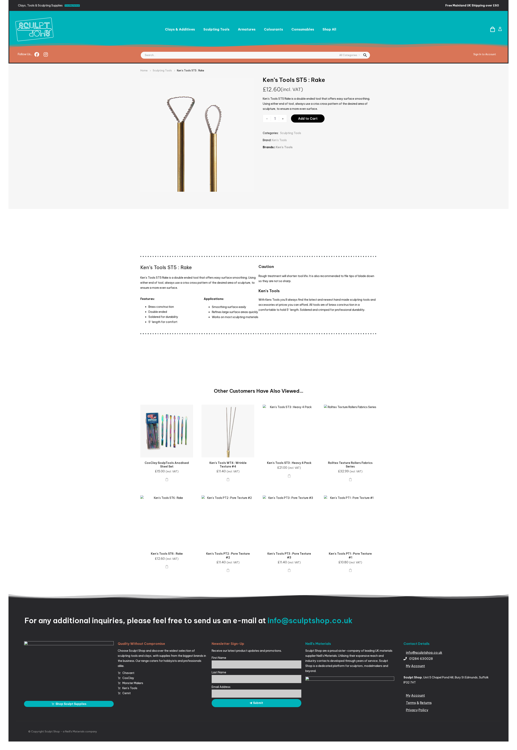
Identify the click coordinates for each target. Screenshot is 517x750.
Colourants (273, 29)
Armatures (246, 29)
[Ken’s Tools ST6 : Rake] (166, 521)
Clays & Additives (180, 29)
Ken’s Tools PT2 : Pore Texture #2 (228, 555)
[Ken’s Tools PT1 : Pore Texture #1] (350, 521)
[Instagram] (45, 54)
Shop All (329, 29)
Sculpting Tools (216, 29)
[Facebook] (36, 54)
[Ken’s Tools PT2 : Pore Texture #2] (228, 521)
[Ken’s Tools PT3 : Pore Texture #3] (289, 521)
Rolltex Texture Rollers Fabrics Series (350, 464)
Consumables (302, 29)
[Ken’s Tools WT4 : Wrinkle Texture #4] (228, 431)
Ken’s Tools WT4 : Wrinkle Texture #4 (228, 464)
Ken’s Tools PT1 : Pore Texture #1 (350, 555)
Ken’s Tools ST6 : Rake (167, 553)
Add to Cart (307, 118)
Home (144, 70)
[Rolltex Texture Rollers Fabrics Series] (350, 431)
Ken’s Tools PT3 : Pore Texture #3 (289, 555)
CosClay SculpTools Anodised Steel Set (167, 464)
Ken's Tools (279, 140)
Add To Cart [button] (167, 479)
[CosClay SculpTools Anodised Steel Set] (166, 431)
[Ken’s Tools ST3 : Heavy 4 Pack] (289, 431)
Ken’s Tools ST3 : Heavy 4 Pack (289, 463)
